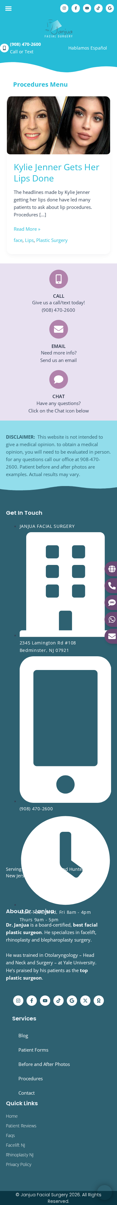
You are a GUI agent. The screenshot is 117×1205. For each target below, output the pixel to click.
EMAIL (58, 346)
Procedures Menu (40, 84)
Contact (26, 1093)
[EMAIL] (58, 329)
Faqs (10, 1135)
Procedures (30, 1078)
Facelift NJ (15, 1145)
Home (12, 1116)
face (18, 240)
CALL (58, 296)
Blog (23, 1035)
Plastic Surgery (52, 240)
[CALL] (58, 279)
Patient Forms (33, 1050)
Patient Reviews (21, 1126)
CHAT (58, 396)
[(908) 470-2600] (4, 48)
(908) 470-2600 (25, 44)
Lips (29, 240)
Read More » (27, 228)
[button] (8, 8)
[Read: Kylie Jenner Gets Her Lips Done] (58, 125)
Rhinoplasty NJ (19, 1155)
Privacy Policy (18, 1164)
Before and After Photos (44, 1064)
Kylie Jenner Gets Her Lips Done (56, 172)
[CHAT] (58, 379)
